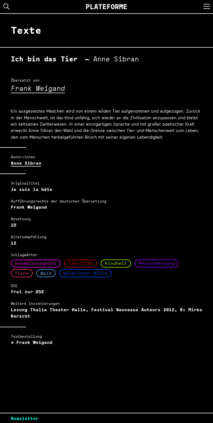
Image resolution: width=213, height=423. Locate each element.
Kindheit (116, 263)
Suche (6, 6)
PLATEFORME (106, 6)
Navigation (206, 6)
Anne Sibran (26, 163)
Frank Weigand (38, 88)
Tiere (22, 273)
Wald (46, 273)
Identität (80, 263)
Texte (26, 30)
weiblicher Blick (85, 273)
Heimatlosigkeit (35, 263)
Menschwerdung (157, 263)
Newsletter (25, 418)
